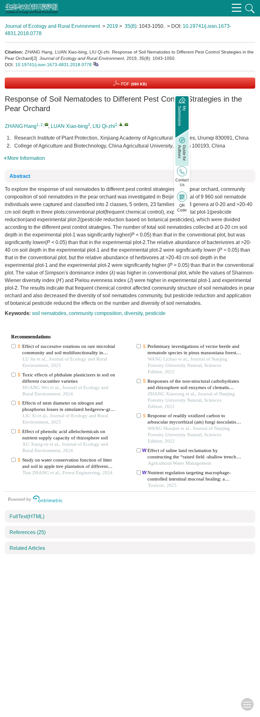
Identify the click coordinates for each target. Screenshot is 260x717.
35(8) (130, 26)
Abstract (20, 176)
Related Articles (27, 548)
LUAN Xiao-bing (69, 126)
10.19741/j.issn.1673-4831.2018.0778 (53, 64)
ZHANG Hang (20, 126)
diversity (133, 313)
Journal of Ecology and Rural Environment (52, 26)
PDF (133, 83)
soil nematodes (49, 313)
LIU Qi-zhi (104, 126)
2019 (112, 26)
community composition (95, 313)
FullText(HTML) (27, 516)
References (28, 532)
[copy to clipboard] (96, 63)
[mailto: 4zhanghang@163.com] (46, 124)
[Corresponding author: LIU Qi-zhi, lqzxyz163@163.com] (121, 124)
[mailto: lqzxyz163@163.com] (126, 124)
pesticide (155, 313)
